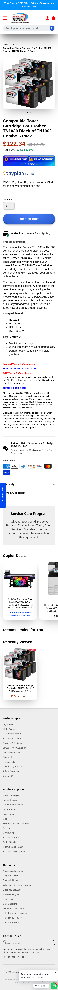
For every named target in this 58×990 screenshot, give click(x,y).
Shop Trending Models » (29, 520)
